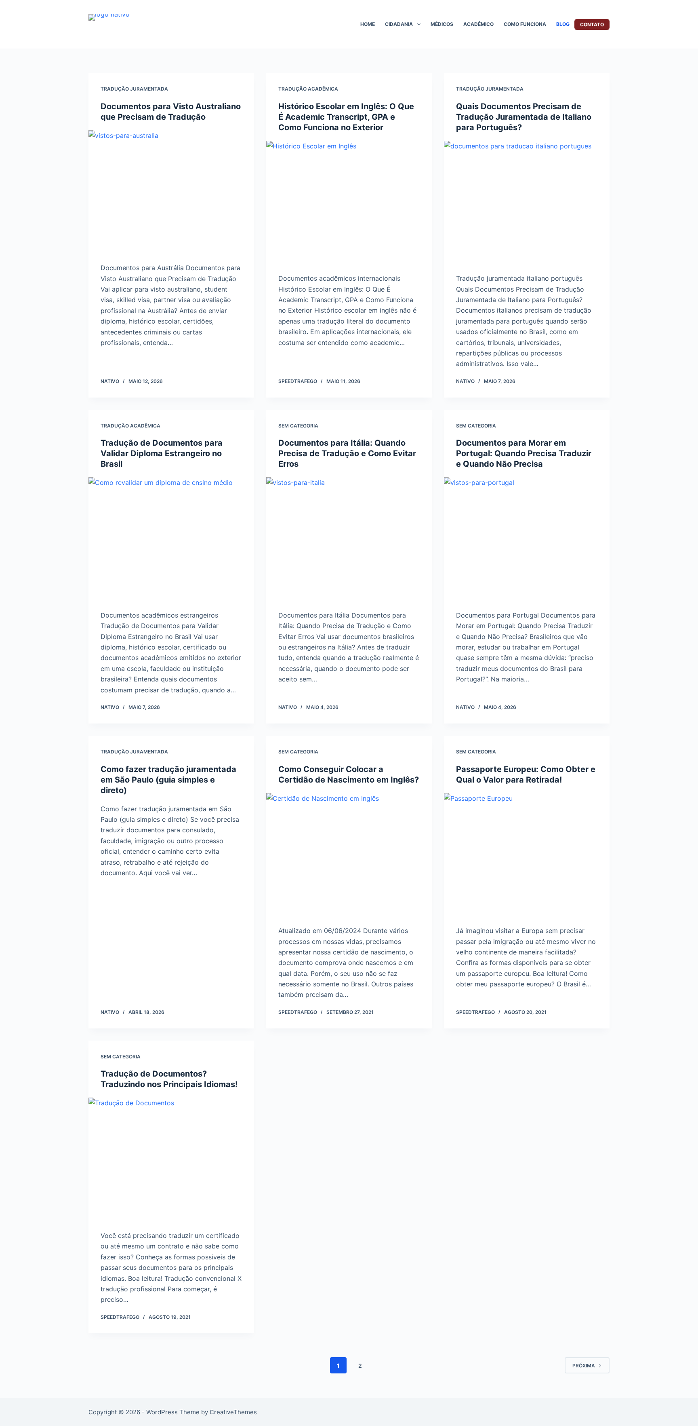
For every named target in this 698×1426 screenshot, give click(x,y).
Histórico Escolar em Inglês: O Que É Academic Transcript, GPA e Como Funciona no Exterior (346, 117)
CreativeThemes (233, 1412)
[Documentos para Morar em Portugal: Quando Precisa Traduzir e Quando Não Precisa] (527, 539)
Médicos (442, 24)
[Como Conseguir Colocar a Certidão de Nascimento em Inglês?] (349, 855)
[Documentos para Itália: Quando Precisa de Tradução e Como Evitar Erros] (349, 539)
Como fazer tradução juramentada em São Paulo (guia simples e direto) (168, 779)
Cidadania (399, 24)
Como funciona (525, 24)
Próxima (583, 1366)
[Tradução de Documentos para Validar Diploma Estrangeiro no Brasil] (171, 539)
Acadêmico (478, 24)
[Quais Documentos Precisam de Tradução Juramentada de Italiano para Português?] (527, 203)
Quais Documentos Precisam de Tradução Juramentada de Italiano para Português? (523, 117)
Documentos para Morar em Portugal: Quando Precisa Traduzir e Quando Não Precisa (523, 453)
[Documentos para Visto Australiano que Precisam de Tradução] (171, 192)
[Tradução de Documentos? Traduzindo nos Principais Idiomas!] (171, 1160)
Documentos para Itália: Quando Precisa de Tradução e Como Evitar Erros (347, 453)
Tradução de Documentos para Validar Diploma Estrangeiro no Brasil (162, 453)
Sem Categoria (298, 426)
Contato (592, 24)
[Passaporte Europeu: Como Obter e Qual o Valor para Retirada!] (527, 855)
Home (367, 24)
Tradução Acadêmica (308, 89)
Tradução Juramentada (134, 89)
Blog (563, 24)
